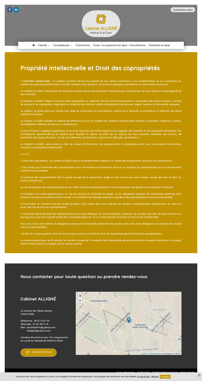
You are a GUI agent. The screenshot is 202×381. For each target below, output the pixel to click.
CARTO (178, 353)
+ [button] (80, 296)
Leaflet (143, 353)
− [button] (80, 301)
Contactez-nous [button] (183, 9)
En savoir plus (143, 376)
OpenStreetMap (156, 353)
